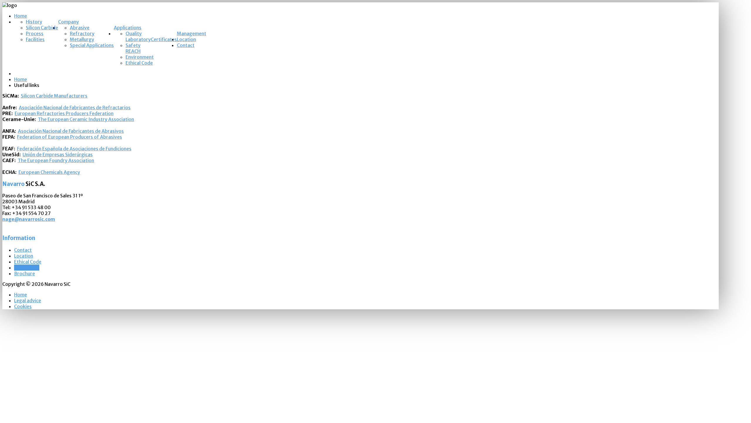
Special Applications (92, 45)
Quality (134, 33)
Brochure (24, 273)
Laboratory (138, 39)
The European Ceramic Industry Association (86, 119)
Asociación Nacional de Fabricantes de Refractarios (75, 107)
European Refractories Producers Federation (64, 113)
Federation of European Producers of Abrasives (69, 137)
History (34, 22)
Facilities (35, 39)
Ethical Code (139, 63)
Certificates (164, 39)
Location (186, 39)
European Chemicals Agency (49, 172)
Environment (140, 57)
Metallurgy (82, 39)
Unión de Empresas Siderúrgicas (58, 154)
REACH (133, 51)
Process (34, 33)
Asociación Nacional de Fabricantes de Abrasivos (71, 131)
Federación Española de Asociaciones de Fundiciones (74, 149)
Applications (127, 28)
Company (68, 22)
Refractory (82, 33)
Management (191, 33)
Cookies (23, 306)
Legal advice (27, 300)
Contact (185, 45)
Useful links (26, 268)
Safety (133, 45)
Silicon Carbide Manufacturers (54, 96)
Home (20, 16)
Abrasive (79, 28)
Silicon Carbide (42, 28)
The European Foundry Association (56, 160)
